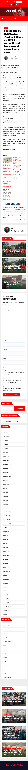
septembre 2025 (7, 476)
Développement (7, 629)
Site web (5, 358)
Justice (4, 645)
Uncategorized (7, 677)
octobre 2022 (6, 614)
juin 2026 (5, 441)
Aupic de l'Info (14, 10)
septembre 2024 (7, 523)
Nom (4, 340)
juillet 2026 (6, 437)
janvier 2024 (6, 555)
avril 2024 (5, 543)
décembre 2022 (7, 606)
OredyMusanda (15, 57)
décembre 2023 (7, 559)
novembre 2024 (7, 516)
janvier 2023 (6, 602)
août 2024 (5, 527)
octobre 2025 (6, 472)
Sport (4, 673)
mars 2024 (5, 547)
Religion (5, 657)
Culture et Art (6, 626)
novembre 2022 (7, 610)
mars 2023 (5, 595)
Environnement (7, 641)
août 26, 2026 (9, 754)
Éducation (5, 637)
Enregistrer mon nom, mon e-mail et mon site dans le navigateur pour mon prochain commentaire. (14, 372)
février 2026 (6, 456)
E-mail (5, 349)
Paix (4, 649)
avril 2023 (5, 591)
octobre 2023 (6, 567)
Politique (5, 653)
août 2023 (5, 575)
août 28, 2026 (9, 703)
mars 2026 (5, 452)
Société (5, 669)
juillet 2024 (6, 531)
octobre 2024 (6, 520)
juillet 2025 (6, 484)
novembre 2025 (7, 468)
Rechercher (6, 403)
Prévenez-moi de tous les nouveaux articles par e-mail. (12, 389)
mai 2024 (5, 539)
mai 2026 (5, 444)
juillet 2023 (6, 579)
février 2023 (6, 599)
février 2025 (6, 504)
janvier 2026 (6, 460)
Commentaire (7, 310)
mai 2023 (5, 587)
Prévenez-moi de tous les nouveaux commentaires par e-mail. (12, 381)
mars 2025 (5, 500)
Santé (4, 661)
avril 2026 (5, 448)
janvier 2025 (6, 508)
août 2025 (5, 480)
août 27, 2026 (9, 737)
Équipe (7, 254)
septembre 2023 (7, 571)
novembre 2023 (7, 563)
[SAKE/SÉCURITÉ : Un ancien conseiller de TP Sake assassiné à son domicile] (8, 190)
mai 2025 (5, 492)
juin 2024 (5, 535)
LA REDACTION (18, 720)
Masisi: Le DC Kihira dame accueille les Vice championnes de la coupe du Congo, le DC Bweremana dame (8, 213)
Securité (5, 665)
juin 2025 (5, 488)
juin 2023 (5, 583)
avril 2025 (5, 496)
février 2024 (6, 551)
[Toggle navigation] (15, 19)
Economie (5, 633)
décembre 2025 (7, 464)
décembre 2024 (7, 512)
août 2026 (5, 433)
